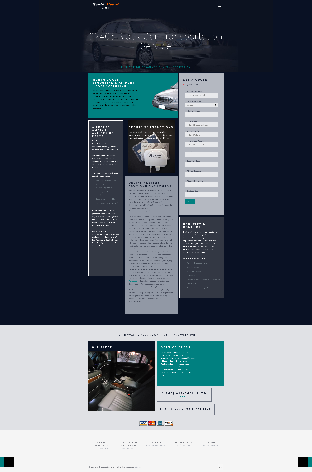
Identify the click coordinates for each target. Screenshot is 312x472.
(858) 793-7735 (183, 445)
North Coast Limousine (171, 352)
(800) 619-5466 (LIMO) (186, 393)
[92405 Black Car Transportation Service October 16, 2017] (7, 462)
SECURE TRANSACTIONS (151, 127)
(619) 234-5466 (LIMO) (156, 445)
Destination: (192, 191)
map (141, 467)
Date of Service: (193, 101)
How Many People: (195, 141)
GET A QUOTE (195, 79)
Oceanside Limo (188, 358)
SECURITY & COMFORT (194, 226)
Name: (189, 151)
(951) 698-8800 (128, 448)
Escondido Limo (179, 355)
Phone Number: (193, 171)
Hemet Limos (183, 370)
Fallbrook (133, 281)
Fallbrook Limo (168, 364)
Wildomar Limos (168, 370)
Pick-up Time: (193, 111)
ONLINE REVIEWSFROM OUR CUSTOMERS (150, 184)
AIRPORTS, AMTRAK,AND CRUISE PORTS (103, 132)
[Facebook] (214, 467)
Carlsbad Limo (182, 364)
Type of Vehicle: (194, 131)
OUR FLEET (102, 347)
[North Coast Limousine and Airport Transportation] (105, 5)
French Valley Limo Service (173, 367)
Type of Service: (194, 91)
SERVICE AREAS (176, 347)
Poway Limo (181, 361)
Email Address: (193, 161)
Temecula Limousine (170, 358)
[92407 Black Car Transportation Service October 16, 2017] (305, 462)
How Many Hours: (194, 121)
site (136, 467)
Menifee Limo (168, 361)
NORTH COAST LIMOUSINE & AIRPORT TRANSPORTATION (114, 82)
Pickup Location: (194, 181)
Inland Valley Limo (169, 373)
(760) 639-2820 (101, 448)
